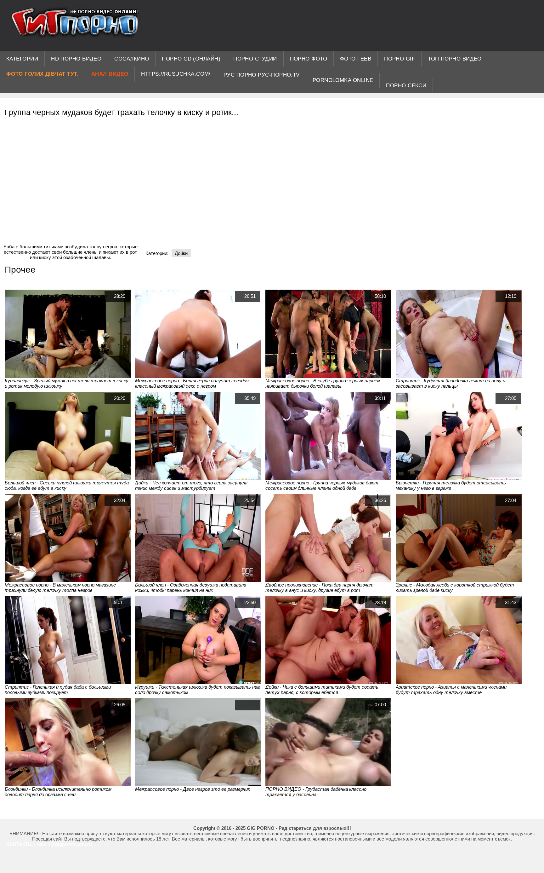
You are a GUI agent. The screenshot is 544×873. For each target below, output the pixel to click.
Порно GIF (399, 59)
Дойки (181, 253)
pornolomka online (343, 80)
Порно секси (406, 86)
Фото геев (355, 59)
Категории (22, 59)
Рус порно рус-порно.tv (262, 75)
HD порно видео (76, 59)
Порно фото (308, 59)
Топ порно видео (455, 59)
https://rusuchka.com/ (175, 74)
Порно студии (255, 59)
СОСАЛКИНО (131, 59)
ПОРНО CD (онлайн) (191, 59)
